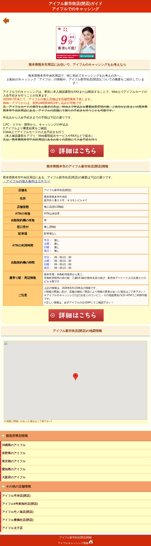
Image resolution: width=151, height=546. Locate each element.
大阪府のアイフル (14, 477)
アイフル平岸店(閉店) (16, 495)
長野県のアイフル (14, 453)
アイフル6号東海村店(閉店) (20, 503)
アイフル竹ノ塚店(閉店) (17, 511)
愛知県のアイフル (14, 469)
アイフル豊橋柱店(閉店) (17, 519)
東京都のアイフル (14, 461)
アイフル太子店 (12, 527)
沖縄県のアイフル (14, 445)
